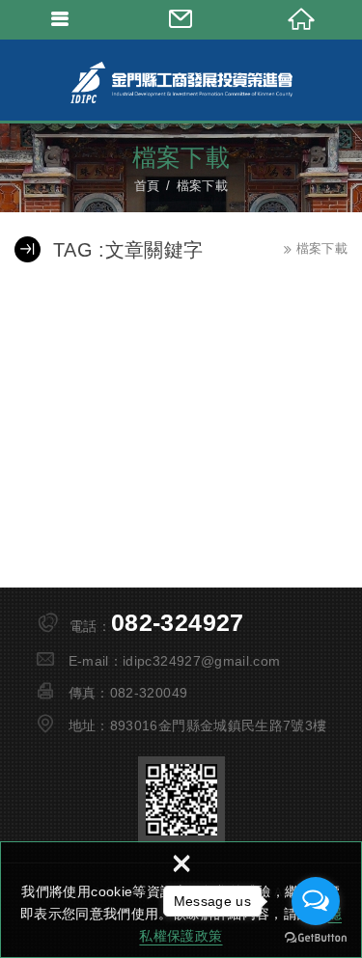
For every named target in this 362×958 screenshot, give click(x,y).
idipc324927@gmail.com (201, 661)
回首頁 (301, 19)
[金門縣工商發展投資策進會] (181, 82)
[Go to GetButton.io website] (316, 938)
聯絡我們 (181, 19)
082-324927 (177, 623)
